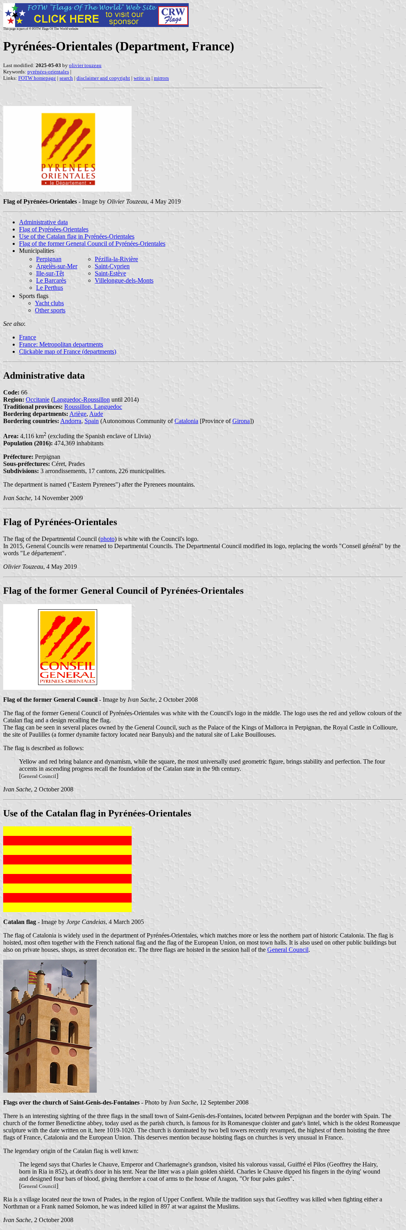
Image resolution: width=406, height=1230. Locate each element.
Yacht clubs (49, 303)
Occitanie (38, 399)
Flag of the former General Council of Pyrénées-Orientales (92, 243)
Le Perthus (49, 287)
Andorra (70, 421)
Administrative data (43, 222)
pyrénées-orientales (48, 72)
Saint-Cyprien (112, 266)
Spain (91, 421)
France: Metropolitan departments (61, 344)
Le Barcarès (51, 280)
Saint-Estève (110, 273)
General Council (287, 949)
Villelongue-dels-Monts (124, 280)
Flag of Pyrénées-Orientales (53, 229)
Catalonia (186, 421)
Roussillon (77, 406)
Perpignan (48, 259)
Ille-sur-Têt (50, 273)
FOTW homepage (37, 78)
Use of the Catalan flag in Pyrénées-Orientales (76, 236)
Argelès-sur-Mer (56, 266)
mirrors (161, 78)
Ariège (77, 413)
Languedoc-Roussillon (81, 399)
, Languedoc (106, 406)
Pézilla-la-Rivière (116, 259)
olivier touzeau (85, 65)
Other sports (50, 310)
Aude (96, 413)
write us (142, 78)
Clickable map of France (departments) (67, 351)
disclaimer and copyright (103, 78)
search (66, 78)
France (27, 337)
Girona (241, 421)
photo (107, 538)
